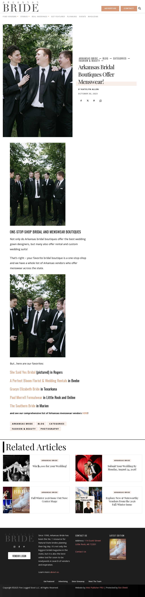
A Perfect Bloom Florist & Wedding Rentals (38, 380)
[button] (139, 8)
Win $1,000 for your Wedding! (50, 466)
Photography (50, 428)
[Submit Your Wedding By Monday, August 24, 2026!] (88, 468)
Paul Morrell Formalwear (26, 397)
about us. (54, 572)
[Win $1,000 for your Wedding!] (16, 468)
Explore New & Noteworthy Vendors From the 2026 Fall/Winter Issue (122, 501)
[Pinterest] (94, 101)
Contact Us (80, 551)
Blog (105, 58)
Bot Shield (123, 587)
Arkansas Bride (88, 58)
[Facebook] (81, 101)
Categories (119, 58)
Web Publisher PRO (95, 587)
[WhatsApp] (100, 101)
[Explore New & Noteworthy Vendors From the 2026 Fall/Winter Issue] (88, 500)
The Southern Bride (22, 405)
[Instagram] (14, 547)
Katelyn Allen (90, 89)
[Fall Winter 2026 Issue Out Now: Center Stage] (16, 500)
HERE (85, 413)
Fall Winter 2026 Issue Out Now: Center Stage (49, 499)
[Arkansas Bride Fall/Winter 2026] (117, 549)
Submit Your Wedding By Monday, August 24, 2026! (122, 467)
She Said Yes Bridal (22, 372)
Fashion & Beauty (89, 61)
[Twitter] (87, 101)
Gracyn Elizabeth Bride (25, 388)
